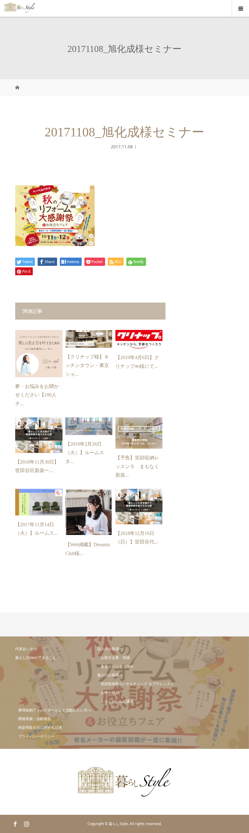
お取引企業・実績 (115, 657)
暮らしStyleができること (35, 657)
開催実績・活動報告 (34, 718)
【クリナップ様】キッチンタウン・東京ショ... (87, 365)
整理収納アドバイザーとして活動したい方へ (54, 710)
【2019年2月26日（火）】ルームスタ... (84, 452)
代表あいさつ (26, 648)
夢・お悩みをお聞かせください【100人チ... (37, 395)
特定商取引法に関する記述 (40, 727)
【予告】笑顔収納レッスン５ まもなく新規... (137, 466)
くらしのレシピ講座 (117, 701)
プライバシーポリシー (36, 736)
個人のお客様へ (110, 674)
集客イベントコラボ (117, 666)
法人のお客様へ (110, 648)
